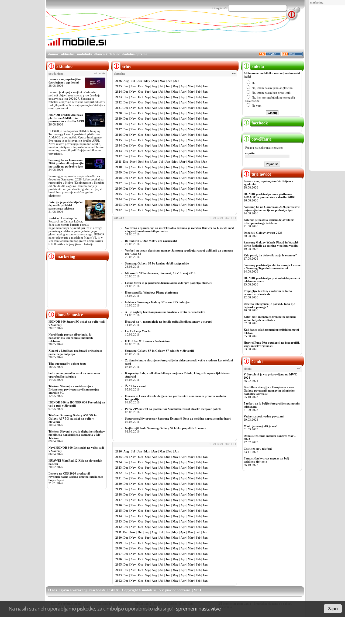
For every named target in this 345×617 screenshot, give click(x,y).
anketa (257, 66)
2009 (118, 172)
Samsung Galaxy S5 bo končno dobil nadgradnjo (157, 263)
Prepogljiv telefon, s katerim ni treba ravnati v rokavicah (268, 292)
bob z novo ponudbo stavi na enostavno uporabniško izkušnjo (74, 375)
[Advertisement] (328, 88)
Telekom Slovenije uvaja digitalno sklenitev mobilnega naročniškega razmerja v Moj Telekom (77, 435)
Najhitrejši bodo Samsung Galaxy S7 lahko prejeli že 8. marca (165, 428)
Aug (126, 80)
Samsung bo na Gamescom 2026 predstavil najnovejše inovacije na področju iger (66, 163)
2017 (118, 129)
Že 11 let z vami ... (137, 386)
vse (234, 73)
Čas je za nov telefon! (258, 448)
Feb (169, 80)
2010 (118, 167)
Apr (154, 80)
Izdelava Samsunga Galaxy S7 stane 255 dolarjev (157, 302)
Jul (133, 80)
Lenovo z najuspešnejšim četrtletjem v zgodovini (65, 81)
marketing (316, 2)
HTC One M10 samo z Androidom (147, 341)
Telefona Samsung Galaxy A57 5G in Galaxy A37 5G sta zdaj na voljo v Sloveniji (72, 418)
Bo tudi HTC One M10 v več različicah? (151, 240)
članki (256, 361)
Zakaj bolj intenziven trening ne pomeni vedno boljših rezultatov (270, 318)
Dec (125, 86)
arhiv (102, 73)
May (147, 80)
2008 (118, 177)
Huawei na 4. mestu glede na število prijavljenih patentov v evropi (168, 321)
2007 (118, 183)
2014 (118, 145)
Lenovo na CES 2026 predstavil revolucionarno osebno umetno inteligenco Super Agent (76, 477)
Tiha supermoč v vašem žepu (67, 363)
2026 (118, 80)
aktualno (68, 54)
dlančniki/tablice (107, 54)
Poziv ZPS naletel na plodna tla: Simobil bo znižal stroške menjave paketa (173, 408)
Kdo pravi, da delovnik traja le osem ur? (270, 255)
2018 (118, 124)
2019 (118, 118)
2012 (118, 156)
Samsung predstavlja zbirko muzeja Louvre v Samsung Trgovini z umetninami (272, 266)
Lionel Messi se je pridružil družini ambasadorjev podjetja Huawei (168, 282)
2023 (118, 97)
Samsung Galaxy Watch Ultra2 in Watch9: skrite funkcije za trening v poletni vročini (271, 244)
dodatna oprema (134, 54)
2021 (118, 107)
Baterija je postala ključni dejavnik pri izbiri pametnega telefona (65, 205)
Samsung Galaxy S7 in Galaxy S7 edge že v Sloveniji (159, 350)
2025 (118, 86)
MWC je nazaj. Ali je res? (260, 426)
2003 (118, 204)
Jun (139, 80)
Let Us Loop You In (137, 331)
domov (53, 54)
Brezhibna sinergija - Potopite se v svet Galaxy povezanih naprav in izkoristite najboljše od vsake (269, 390)
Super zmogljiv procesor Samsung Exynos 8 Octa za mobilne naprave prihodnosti (178, 418)
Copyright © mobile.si (139, 590)
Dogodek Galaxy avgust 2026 (263, 232)
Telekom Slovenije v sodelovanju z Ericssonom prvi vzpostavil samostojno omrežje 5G (74, 389)
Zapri (332, 609)
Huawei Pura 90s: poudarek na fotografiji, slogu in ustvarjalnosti (272, 344)
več (95, 73)
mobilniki (84, 54)
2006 (118, 188)
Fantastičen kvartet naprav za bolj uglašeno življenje (266, 460)
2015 (118, 140)
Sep (147, 86)
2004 (118, 199)
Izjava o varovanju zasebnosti (82, 590)
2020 (118, 113)
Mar (162, 80)
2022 (118, 102)
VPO (197, 590)
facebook (259, 123)
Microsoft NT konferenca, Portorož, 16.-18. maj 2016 (160, 273)
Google (217, 8)
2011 (118, 161)
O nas (52, 590)
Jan (176, 80)
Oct (140, 86)
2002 (118, 210)
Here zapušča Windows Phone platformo (151, 292)
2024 (118, 91)
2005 (118, 194)
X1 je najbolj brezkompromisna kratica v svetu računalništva (165, 311)
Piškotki (113, 590)
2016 (118, 134)
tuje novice (260, 174)
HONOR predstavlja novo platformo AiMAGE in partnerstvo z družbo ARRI (66, 118)
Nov (133, 86)
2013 (118, 150)
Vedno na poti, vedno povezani (264, 416)
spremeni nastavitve (198, 608)
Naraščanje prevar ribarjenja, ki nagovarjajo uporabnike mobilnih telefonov (71, 338)
